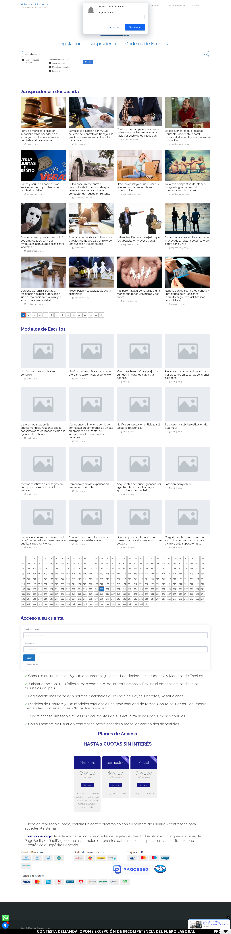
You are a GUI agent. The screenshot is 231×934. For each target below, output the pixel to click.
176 (84, 584)
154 (146, 579)
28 (180, 558)
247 (113, 594)
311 (101, 604)
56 (152, 563)
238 (62, 594)
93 (175, 568)
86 (135, 568)
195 (191, 584)
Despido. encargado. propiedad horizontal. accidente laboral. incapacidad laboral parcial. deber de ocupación (187, 135)
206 (68, 589)
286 (146, 599)
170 (51, 584)
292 (180, 599)
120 (141, 573)
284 (135, 599)
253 (146, 594)
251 (135, 594)
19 (130, 558)
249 (124, 594)
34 (29, 563)
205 (62, 589)
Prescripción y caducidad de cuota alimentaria (90, 292)
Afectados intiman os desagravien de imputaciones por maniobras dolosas (42, 487)
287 (152, 599)
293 (186, 599)
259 (180, 594)
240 (73, 594)
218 (135, 589)
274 (79, 599)
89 (152, 568)
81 (107, 568)
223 (163, 589)
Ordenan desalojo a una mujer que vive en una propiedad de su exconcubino (138, 187)
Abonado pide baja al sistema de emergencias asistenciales (89, 539)
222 (157, 589)
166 (28, 584)
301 (45, 604)
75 (74, 568)
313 (113, 604)
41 (68, 563)
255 (157, 594)
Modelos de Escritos (146, 43)
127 (180, 573)
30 (191, 558)
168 (40, 584)
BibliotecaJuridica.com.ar (35, 4)
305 (68, 604)
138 (56, 579)
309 (90, 604)
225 (174, 589)
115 (112, 573)
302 (51, 604)
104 (51, 573)
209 (85, 589)
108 (73, 573)
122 (152, 573)
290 (169, 599)
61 (180, 563)
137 (51, 579)
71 (51, 568)
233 (34, 594)
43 (79, 563)
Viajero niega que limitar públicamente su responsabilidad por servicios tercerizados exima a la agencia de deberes (43, 429)
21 (141, 558)
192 (174, 584)
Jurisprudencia (103, 43)
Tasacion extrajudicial (178, 484)
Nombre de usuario (33, 629)
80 (102, 568)
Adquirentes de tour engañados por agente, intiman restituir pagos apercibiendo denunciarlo (139, 487)
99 (23, 573)
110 (84, 573)
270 (57, 599)
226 (180, 589)
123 (157, 573)
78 (90, 568)
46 (96, 563)
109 (79, 573)
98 (203, 568)
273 (73, 599)
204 (57, 589)
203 (51, 589)
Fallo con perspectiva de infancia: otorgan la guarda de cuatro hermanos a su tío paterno (185, 187)
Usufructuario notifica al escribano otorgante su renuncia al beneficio (90, 373)
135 (40, 579)
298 (28, 604)
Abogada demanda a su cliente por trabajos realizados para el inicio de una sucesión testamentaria (90, 240)
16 (113, 558)
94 (180, 568)
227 (186, 589)
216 (124, 589)
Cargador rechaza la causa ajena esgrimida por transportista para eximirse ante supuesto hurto (185, 540)
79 (96, 568)
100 (28, 573)
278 (101, 599)
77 (85, 568)
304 (62, 604)
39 (57, 563)
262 (197, 594)
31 (197, 558)
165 (23, 584)
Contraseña (29, 643)
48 (107, 563)
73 (62, 568)
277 (96, 599)
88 (147, 568)
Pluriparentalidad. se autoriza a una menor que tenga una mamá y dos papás (138, 294)
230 (203, 589)
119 (135, 573)
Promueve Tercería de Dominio (159, 931)
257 (169, 594)
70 (46, 568)
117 (124, 573)
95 (186, 568)
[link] (206, 6)
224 (169, 589)
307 (79, 604)
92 (169, 568)
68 (34, 568)
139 (62, 579)
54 (141, 563)
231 (23, 594)
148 (113, 579)
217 (129, 589)
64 (197, 563)
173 (68, 584)
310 (96, 604)
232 (28, 594)
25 (163, 558)
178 (96, 584)
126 (174, 573)
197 (202, 584)
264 (23, 599)
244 (96, 594)
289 (163, 599)
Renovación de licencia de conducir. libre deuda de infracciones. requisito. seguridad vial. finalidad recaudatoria (187, 295)
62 (186, 563)
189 (157, 584)
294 (191, 599)
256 (163, 594)
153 (141, 579)
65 (203, 563)
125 (169, 573)
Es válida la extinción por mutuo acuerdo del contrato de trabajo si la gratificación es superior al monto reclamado (91, 135)
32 (203, 558)
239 (68, 594)
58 (163, 563)
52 (130, 563)
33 (23, 563)
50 (119, 563)
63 (191, 563)
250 (130, 594)
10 (74, 315)
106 (62, 573)
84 (124, 568)
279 (107, 599)
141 (73, 579)
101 (34, 573)
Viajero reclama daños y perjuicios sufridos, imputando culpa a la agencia (138, 374)
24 (158, 558)
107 (68, 573)
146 (101, 579)
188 (152, 584)
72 (57, 568)
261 (191, 594)
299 (34, 604)
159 (174, 579)
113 (101, 573)
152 (135, 579)
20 (135, 558)
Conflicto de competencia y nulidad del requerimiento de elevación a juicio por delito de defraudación (139, 132)
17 (119, 558)
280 (113, 599)
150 (124, 579)
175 (79, 584)
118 (129, 573)
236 (51, 594)
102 (40, 573)
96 (191, 568)
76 (79, 568)
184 (129, 584)
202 (45, 589)
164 (202, 579)
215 (118, 589)
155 (152, 579)
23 (152, 558)
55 (147, 563)
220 (146, 589)
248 (118, 594)
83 (119, 568)
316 (129, 604)
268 (45, 599)
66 (23, 568)
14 (96, 315)
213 (107, 589)
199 (28, 589)
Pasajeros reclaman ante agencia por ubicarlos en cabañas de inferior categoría (187, 374)
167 (34, 584)
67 (29, 568)
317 (135, 604)
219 (141, 589)
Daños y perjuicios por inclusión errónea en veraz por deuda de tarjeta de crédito (40, 187)
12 (85, 315)
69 (40, 568)
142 (79, 579)
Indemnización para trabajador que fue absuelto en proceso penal (138, 239)
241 (79, 594)
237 (56, 594)
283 (129, 599)
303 (57, 604)
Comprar (87, 785)
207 (73, 589)
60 (175, 563)
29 (186, 558)
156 (157, 579)
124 (163, 573)
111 (90, 573)
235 (45, 594)
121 (146, 573)
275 (84, 599)
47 (102, 563)
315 (124, 604)
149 (118, 579)
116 (118, 573)
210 (90, 589)
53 (135, 563)
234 (40, 594)
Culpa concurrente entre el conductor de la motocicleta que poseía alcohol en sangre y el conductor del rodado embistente (89, 188)
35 (34, 563)
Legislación (70, 43)
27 (175, 558)
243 (90, 594)
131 (202, 573)
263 (203, 594)
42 (74, 563)
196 (197, 584)
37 (46, 563)
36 (40, 563)
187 (146, 584)
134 (34, 579)
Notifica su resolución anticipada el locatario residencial (138, 426)
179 (101, 584)
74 (68, 568)
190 (163, 584)
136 (45, 579)
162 (191, 579)
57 (158, 563)
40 (62, 563)
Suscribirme (135, 27)
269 (51, 599)
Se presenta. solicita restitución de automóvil (186, 426)
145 (96, 579)
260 (186, 594)
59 (169, 563)
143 (84, 579)
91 (164, 568)
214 (113, 589)
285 (141, 599)
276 (90, 599)
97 (197, 568)
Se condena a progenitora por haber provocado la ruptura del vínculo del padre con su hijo (187, 240)
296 (203, 599)
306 (73, 604)
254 (152, 594)
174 (73, 584)
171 (56, 584)
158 (169, 579)
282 (124, 599)
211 (96, 589)
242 (84, 594)
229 (197, 589)
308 (85, 604)
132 (23, 579)
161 (186, 579)
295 (197, 599)
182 (118, 584)
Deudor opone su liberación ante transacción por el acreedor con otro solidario (139, 540)
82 (113, 568)
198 (23, 589)
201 (40, 589)
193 (180, 584)
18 (124, 558)
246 (107, 594)
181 (112, 584)
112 (96, 573)
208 (79, 589)
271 (62, 599)
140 (68, 579)
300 (40, 604)
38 (51, 563)
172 (62, 584)
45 (90, 563)
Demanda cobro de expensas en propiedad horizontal (89, 485)
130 (197, 573)
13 (91, 315)
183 (124, 584)
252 (141, 594)
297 (23, 604)
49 (113, 563)
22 (147, 558)
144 (90, 579)
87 (141, 568)
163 (197, 579)
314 (118, 604)
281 (118, 599)
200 (34, 589)
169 (45, 584)
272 (68, 599)
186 (141, 584)
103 (45, 573)
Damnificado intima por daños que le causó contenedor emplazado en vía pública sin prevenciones (43, 540)
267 (40, 599)
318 (141, 604)
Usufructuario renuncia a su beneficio (38, 373)
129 (191, 573)
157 (163, 579)
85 (130, 568)
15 (107, 558)
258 (174, 594)
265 (28, 599)
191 (169, 584)
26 (169, 558)
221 (152, 589)
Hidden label (23, 60)
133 (28, 579)
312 (107, 604)
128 (186, 573)
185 (135, 584)
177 (90, 584)
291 (174, 599)
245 (101, 594)
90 (158, 568)
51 (124, 563)
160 (180, 579)
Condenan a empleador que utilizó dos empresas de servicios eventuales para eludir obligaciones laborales (43, 242)
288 (157, 599)
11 (79, 315)
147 (107, 579)
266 (34, 599)
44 (85, 563)
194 (186, 584)
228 (191, 589)
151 (129, 579)
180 (107, 584)
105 (56, 573)
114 (107, 573)
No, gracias (113, 27)
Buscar (88, 62)
